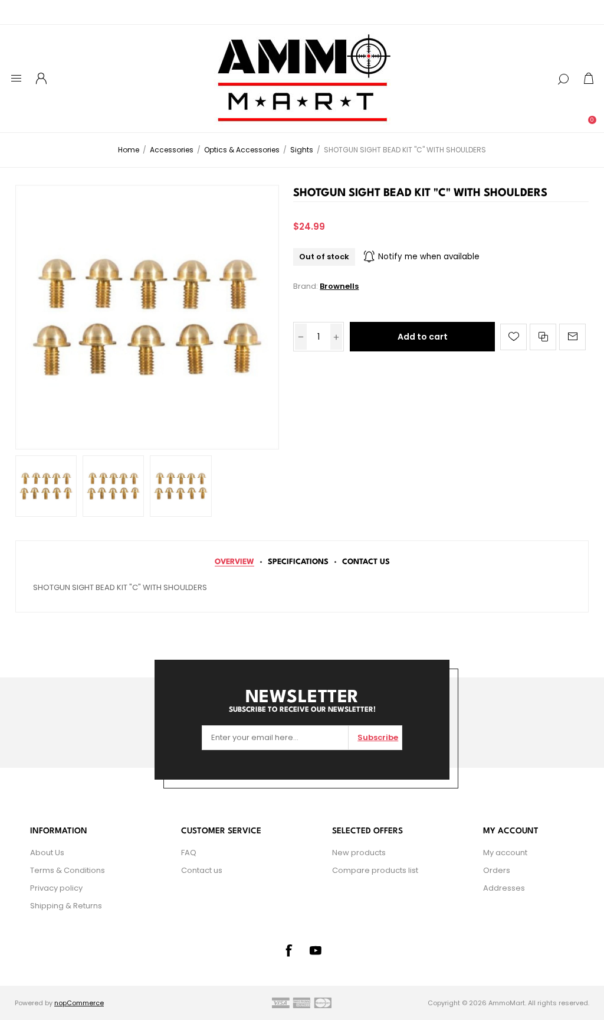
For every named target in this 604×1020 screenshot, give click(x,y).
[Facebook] (288, 950)
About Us (47, 852)
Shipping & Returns (66, 905)
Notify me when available (429, 256)
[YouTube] (315, 950)
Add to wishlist (513, 337)
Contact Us (366, 562)
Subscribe (377, 737)
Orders (496, 870)
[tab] (234, 562)
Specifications (298, 562)
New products (359, 852)
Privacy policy (56, 888)
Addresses (504, 888)
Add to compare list (543, 337)
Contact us (201, 870)
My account (505, 852)
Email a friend (572, 337)
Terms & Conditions (67, 870)
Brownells (339, 286)
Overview (234, 562)
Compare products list (375, 870)
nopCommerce (79, 1003)
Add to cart (423, 337)
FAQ (188, 852)
